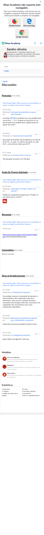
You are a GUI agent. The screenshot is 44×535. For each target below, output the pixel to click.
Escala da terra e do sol (22, 155)
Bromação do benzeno (21, 292)
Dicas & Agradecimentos (13, 276)
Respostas (6, 215)
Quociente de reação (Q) (22, 136)
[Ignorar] (40, 1)
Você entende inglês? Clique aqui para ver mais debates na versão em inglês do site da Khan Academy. (22, 104)
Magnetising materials (21, 335)
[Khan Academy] (10, 43)
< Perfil (4, 81)
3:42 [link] (14, 118)
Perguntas (6, 96)
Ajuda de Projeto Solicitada (15, 172)
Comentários (8, 250)
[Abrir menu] (41, 43)
